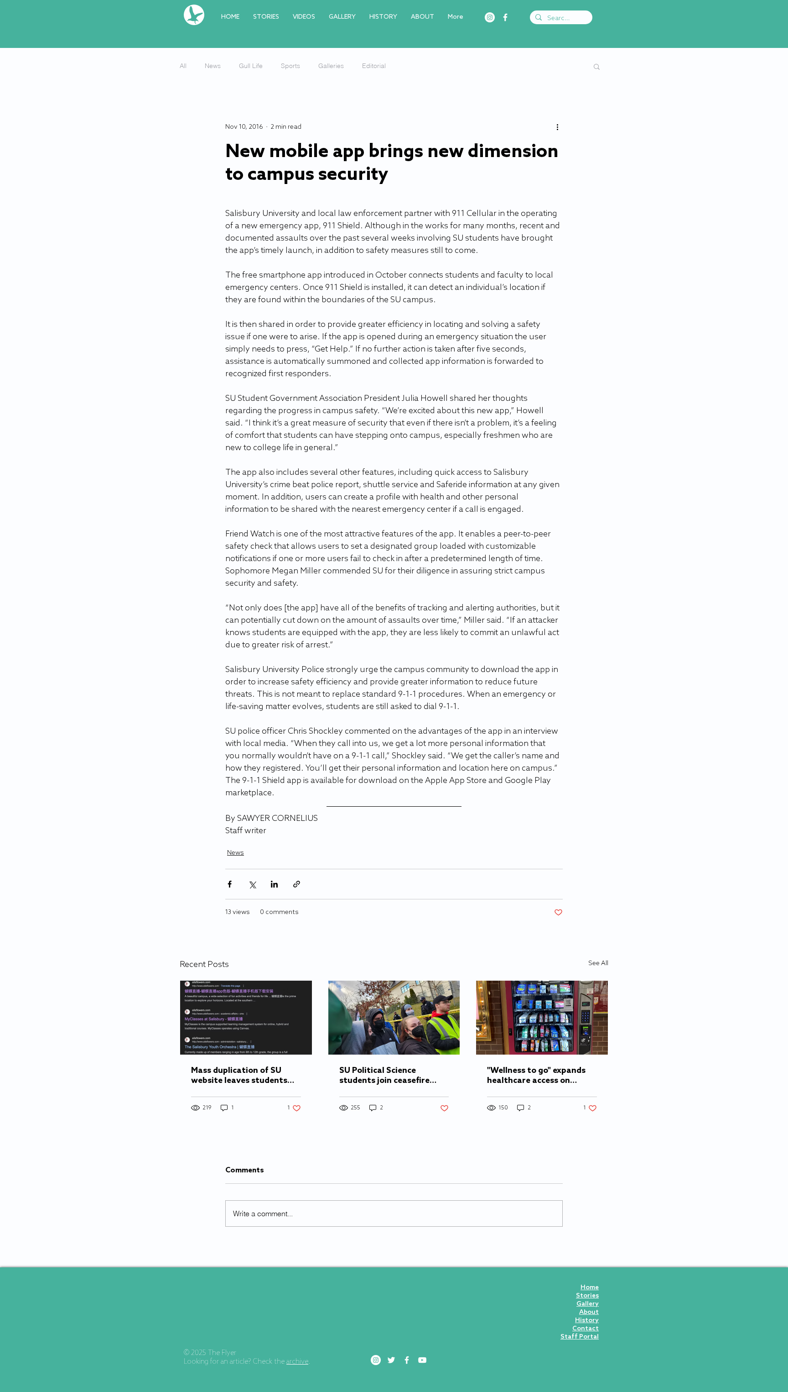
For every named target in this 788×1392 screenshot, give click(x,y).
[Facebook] (505, 17)
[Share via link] (296, 884)
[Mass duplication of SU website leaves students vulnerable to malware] (246, 1018)
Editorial (374, 66)
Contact (585, 1329)
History (587, 1320)
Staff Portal (579, 1337)
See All (598, 963)
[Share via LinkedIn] (274, 884)
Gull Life (251, 66)
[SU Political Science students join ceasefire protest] (394, 1018)
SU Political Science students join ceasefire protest (384, 1076)
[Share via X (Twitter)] (252, 884)
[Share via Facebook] (229, 884)
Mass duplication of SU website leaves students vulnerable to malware (239, 1076)
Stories (587, 1296)
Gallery (587, 1304)
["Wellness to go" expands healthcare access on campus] (542, 1018)
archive (297, 1362)
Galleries (331, 66)
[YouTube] (422, 1360)
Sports (290, 66)
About (589, 1312)
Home (590, 1288)
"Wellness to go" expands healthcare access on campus (536, 1076)
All (183, 66)
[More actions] (557, 126)
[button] (596, 66)
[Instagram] (490, 17)
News (213, 66)
